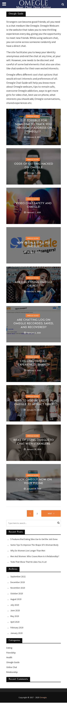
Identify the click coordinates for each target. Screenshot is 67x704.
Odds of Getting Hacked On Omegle (33, 165)
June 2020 (15, 610)
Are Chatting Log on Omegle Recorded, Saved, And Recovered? (33, 324)
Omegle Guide (33, 116)
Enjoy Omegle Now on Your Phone (33, 481)
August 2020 (15, 599)
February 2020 (16, 627)
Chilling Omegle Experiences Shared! (33, 363)
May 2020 (14, 616)
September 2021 (18, 576)
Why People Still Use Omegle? (33, 244)
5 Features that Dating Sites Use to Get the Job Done (34, 539)
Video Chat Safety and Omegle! (34, 205)
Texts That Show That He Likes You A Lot (28, 562)
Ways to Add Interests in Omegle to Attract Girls (33, 402)
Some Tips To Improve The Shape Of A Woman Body (34, 545)
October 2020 (16, 593)
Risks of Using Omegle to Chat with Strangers (33, 442)
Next (50, 513)
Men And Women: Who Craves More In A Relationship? (34, 556)
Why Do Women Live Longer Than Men (27, 550)
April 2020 (15, 622)
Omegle (43, 697)
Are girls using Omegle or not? (33, 284)
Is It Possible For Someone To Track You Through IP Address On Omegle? (33, 126)
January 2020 (16, 633)
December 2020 (17, 582)
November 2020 (17, 587)
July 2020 (14, 605)
